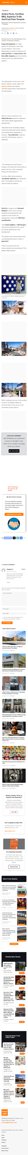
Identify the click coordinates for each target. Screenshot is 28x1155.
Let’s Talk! (14, 812)
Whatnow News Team (6, 893)
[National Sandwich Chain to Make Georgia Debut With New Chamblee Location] (14, 706)
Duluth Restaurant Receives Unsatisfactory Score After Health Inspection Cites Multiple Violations (9, 916)
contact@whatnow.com (9, 1122)
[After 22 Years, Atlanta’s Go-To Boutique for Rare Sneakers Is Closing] (14, 683)
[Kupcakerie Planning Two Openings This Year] (14, 753)
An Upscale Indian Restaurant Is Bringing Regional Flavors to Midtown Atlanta (9, 980)
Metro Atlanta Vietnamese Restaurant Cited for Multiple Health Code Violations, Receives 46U (9, 932)
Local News (21, 895)
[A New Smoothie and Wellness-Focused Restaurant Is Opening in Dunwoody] (14, 661)
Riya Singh (12, 650)
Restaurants (5, 10)
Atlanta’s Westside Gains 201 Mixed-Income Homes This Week (12, 647)
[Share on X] (7, 33)
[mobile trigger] (26, 2)
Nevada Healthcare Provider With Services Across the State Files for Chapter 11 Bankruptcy (9, 1062)
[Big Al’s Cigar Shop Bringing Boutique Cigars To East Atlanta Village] (14, 776)
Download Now (14, 866)
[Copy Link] (10, 33)
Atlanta (22, 973)
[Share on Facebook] (5, 33)
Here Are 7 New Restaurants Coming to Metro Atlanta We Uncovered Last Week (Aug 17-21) (13, 739)
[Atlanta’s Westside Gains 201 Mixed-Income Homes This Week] (14, 638)
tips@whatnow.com (10, 831)
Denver (22, 1053)
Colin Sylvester (12, 29)
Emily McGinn (12, 765)
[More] (16, 33)
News (22, 1072)
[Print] (13, 33)
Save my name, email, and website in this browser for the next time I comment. (13, 618)
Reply (24, 569)
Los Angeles (21, 1085)
